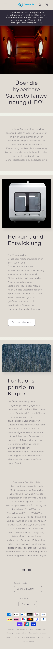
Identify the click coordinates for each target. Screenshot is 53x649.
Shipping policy (12, 637)
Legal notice (21, 633)
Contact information (37, 633)
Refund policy (28, 642)
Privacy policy (44, 637)
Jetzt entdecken (21, 322)
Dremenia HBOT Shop (24, 629)
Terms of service (29, 637)
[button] (6, 5)
